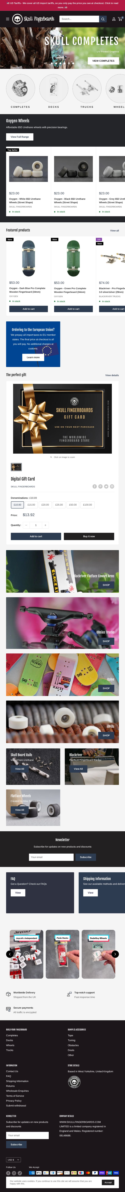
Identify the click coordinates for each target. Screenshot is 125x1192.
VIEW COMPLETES (103, 60)
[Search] (103, 19)
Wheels (10, 1045)
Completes (12, 1035)
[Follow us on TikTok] (20, 1173)
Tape (70, 1035)
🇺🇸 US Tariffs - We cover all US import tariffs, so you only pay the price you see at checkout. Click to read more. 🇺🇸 (62, 5)
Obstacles (73, 1045)
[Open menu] (7, 19)
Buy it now (89, 536)
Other (71, 1055)
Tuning (71, 1040)
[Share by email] (112, 486)
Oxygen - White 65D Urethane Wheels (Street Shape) (25, 201)
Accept (108, 1182)
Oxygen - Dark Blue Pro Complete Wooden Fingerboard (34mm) (27, 290)
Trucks (9, 1050)
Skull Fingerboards (20, 207)
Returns (10, 1086)
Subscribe (85, 857)
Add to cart (29, 309)
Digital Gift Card (23, 479)
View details (112, 375)
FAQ (8, 1076)
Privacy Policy (13, 1100)
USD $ (11, 1160)
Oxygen (13, 296)
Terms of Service (15, 1096)
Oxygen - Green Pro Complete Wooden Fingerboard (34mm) (70, 290)
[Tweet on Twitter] (106, 486)
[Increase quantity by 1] (45, 525)
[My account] (113, 19)
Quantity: (16, 525)
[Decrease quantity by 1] (26, 525)
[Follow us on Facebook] (8, 1173)
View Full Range (20, 137)
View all (115, 230)
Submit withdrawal (16, 1105)
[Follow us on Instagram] (14, 1173)
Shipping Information (17, 1081)
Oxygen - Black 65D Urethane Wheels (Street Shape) (69, 201)
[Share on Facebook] (95, 486)
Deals (71, 1050)
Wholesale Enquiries (17, 1091)
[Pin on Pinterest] (100, 486)
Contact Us (12, 1071)
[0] (120, 19)
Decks (9, 1040)
